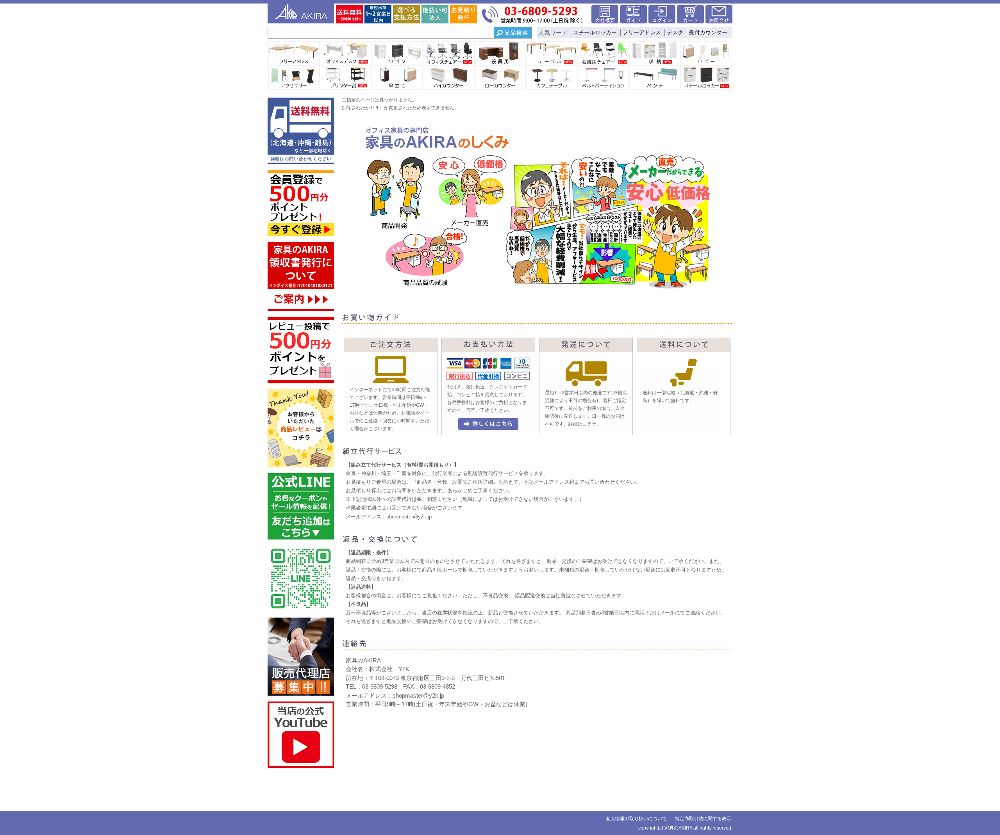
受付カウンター (708, 32)
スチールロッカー (595, 32)
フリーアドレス (642, 32)
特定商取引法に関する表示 (703, 818)
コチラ (589, 424)
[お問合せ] (718, 21)
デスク (675, 32)
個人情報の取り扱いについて (636, 818)
